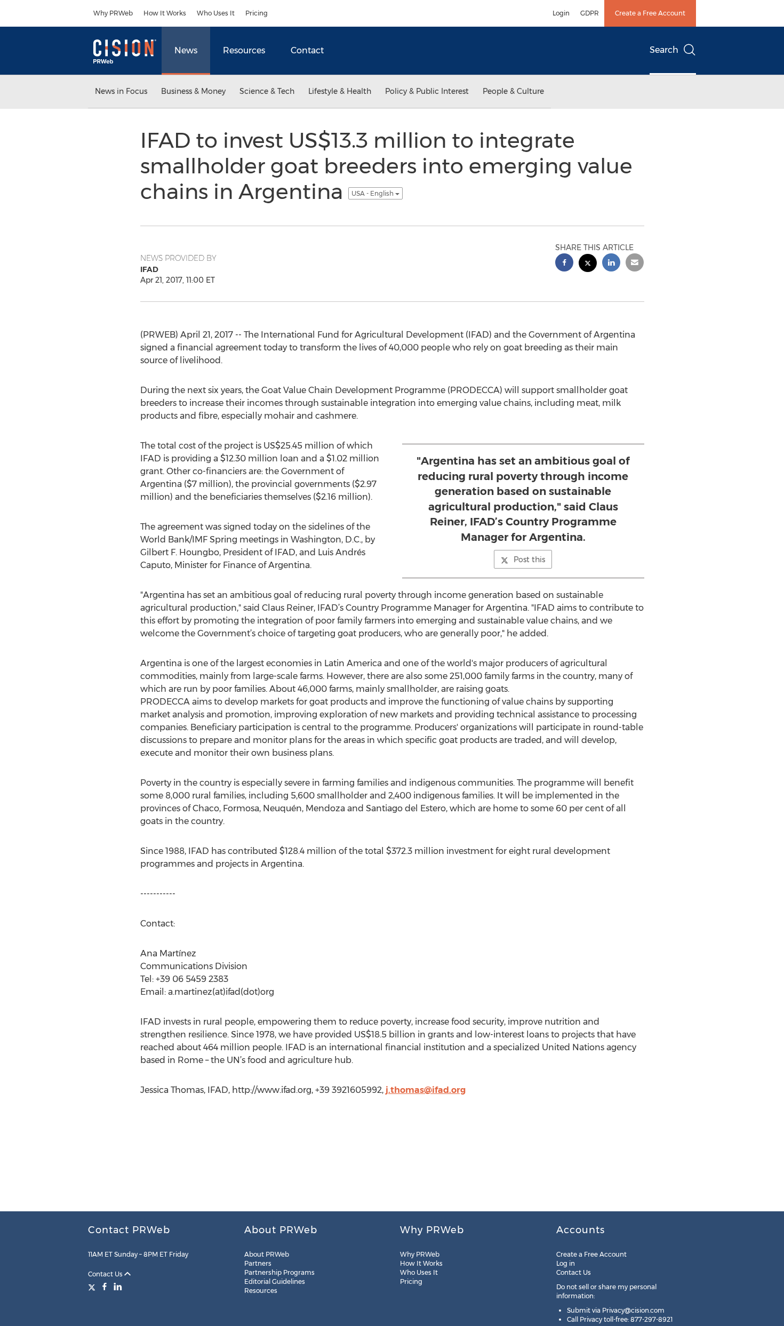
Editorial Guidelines (274, 1281)
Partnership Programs (279, 1272)
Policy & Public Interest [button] (427, 91)
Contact (307, 50)
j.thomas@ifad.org (426, 1090)
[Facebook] (104, 1286)
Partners (257, 1263)
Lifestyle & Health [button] (339, 91)
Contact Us (106, 1274)
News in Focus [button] (121, 91)
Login (561, 13)
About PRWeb (266, 1254)
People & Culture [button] (513, 91)
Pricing (256, 13)
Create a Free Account (650, 13)
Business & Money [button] (193, 91)
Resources (244, 50)
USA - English (373, 193)
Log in (565, 1263)
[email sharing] (635, 263)
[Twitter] (93, 1286)
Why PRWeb (113, 13)
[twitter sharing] (588, 264)
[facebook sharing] (564, 263)
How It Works (164, 13)
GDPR (589, 13)
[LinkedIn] (118, 1286)
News (185, 50)
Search (664, 50)
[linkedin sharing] (611, 263)
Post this (529, 559)
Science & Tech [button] (266, 91)
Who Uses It (216, 13)
